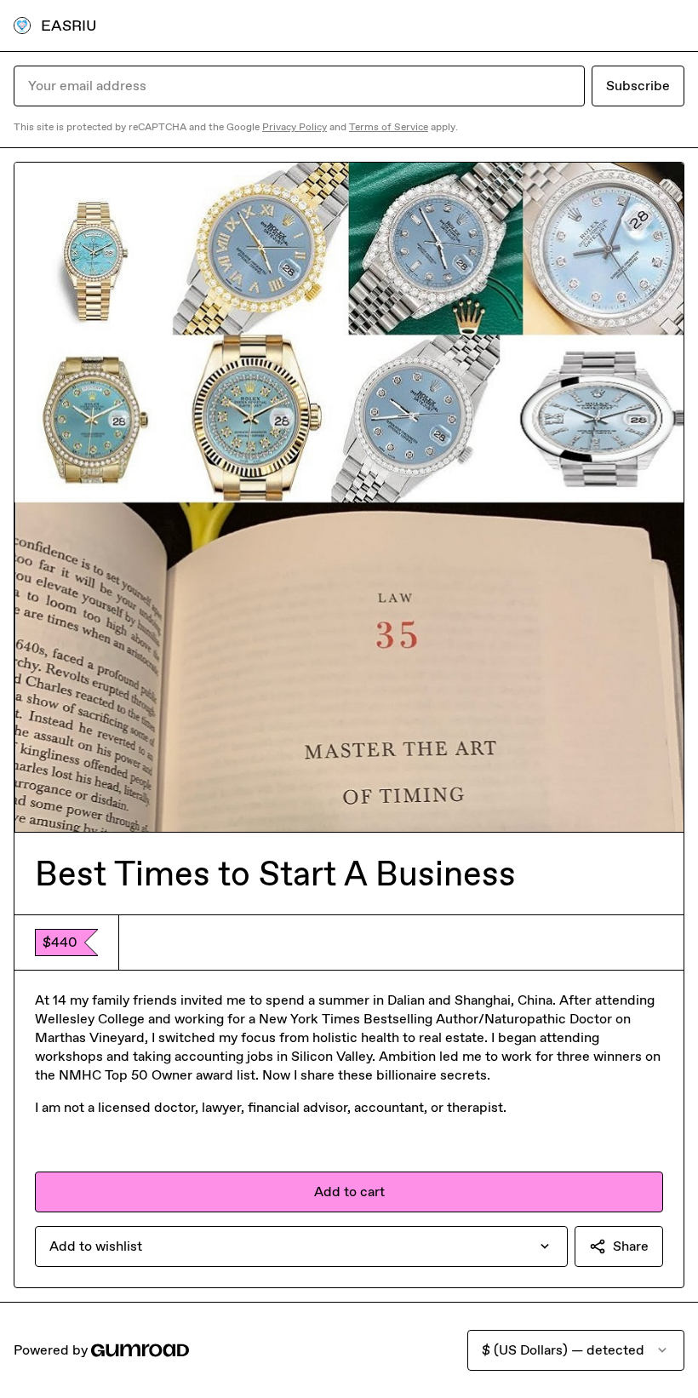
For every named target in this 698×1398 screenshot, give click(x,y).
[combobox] (301, 1246)
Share (631, 1246)
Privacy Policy (294, 127)
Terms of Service (388, 127)
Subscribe (638, 85)
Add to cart (349, 1191)
